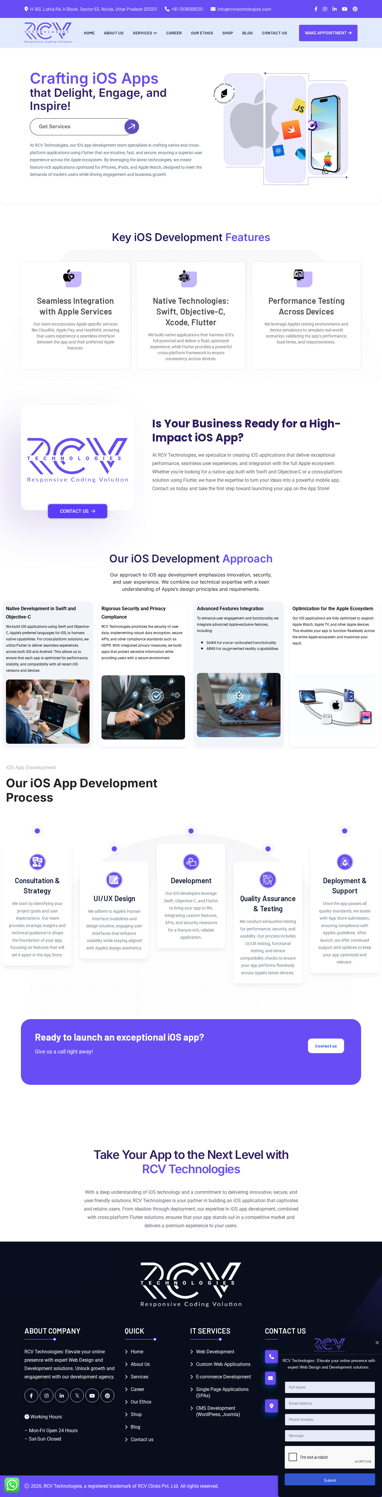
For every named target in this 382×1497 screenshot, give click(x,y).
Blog (247, 32)
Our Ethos (202, 32)
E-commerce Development (223, 1377)
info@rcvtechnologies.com (244, 9)
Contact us (274, 32)
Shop (227, 32)
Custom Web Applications (223, 1364)
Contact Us (74, 511)
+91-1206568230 (187, 9)
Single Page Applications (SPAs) (222, 1392)
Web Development (215, 1352)
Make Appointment (326, 32)
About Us (114, 32)
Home (89, 32)
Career (174, 32)
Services (142, 32)
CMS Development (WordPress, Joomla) (218, 1411)
